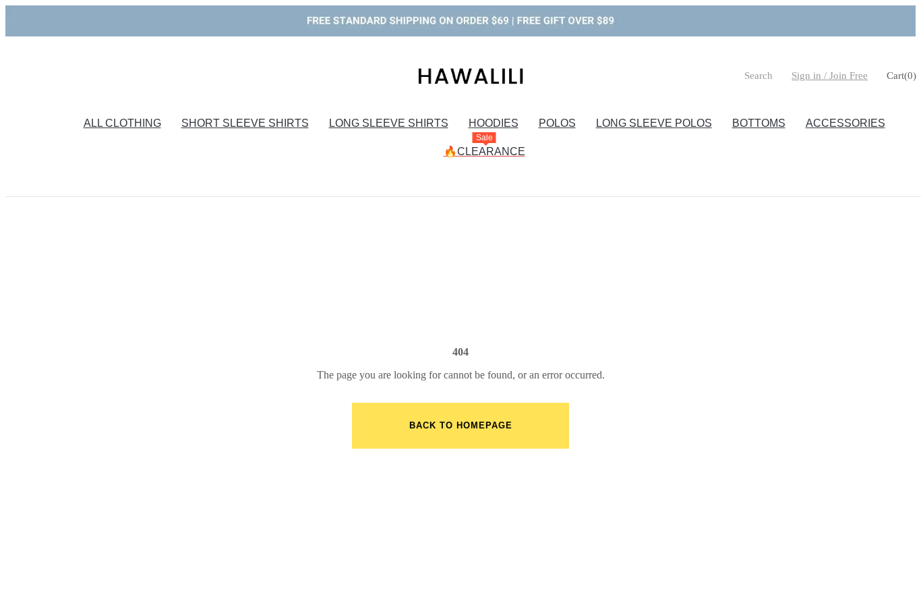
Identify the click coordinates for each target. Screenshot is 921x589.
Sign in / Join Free (830, 75)
